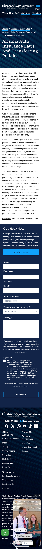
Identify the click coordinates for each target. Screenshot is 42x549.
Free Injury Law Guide (11, 476)
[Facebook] (6, 426)
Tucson (5, 447)
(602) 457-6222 (21, 252)
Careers (25, 451)
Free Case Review (31, 421)
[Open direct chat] (36, 495)
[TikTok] (30, 426)
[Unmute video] (27, 518)
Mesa (4, 443)
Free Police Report (9, 484)
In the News (27, 443)
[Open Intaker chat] (17, 548)
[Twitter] (13, 426)
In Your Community (30, 447)
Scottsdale (6, 455)
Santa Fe (6, 467)
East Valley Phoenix (10, 439)
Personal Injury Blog (20, 29)
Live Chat (36, 13)
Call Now (25, 13)
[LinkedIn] (36, 426)
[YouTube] (24, 426)
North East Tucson (10, 459)
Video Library (7, 480)
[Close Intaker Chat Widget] (39, 495)
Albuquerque (7, 463)
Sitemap (5, 488)
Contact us (6, 218)
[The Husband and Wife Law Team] (18, 6)
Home (5, 29)
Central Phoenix (8, 451)
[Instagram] (19, 426)
